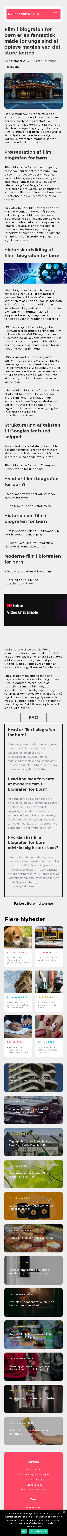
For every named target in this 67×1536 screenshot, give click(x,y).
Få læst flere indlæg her (33, 903)
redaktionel (12, 66)
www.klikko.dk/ (37, 1489)
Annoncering (33, 1507)
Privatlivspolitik (38, 1531)
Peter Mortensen (45, 60)
